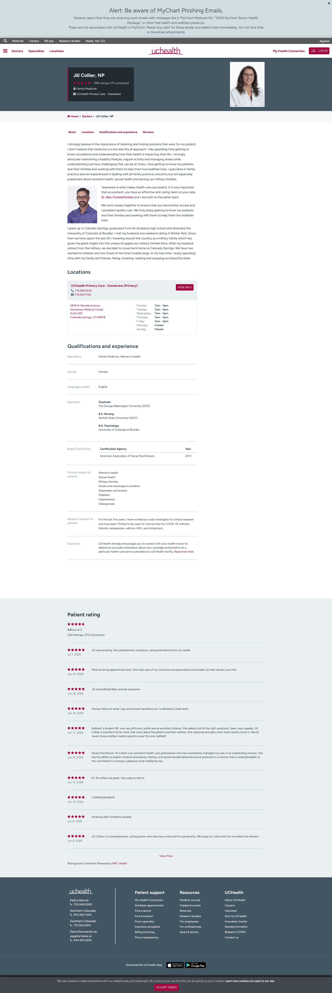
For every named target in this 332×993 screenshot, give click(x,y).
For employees (189, 921)
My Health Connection (289, 51)
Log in (323, 50)
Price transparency (147, 937)
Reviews (148, 132)
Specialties (36, 51)
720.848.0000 (83, 904)
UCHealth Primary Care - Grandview (98, 94)
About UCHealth (235, 900)
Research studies (69, 41)
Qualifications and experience (118, 132)
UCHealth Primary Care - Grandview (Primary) (104, 286)
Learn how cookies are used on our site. (250, 981)
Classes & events (190, 905)
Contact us (231, 937)
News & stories (189, 932)
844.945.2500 (83, 940)
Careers (34, 41)
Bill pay (49, 41)
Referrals (18, 41)
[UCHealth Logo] (80, 891)
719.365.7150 (83, 294)
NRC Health (119, 863)
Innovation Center (236, 921)
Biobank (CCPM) (235, 932)
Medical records (190, 900)
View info (185, 287)
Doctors (17, 51)
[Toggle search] (5, 41)
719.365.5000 (82, 925)
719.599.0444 (83, 290)
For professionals (190, 926)
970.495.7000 (82, 914)
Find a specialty (144, 921)
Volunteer (231, 910)
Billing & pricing (144, 932)
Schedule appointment (149, 905)
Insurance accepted (147, 926)
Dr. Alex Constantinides (117, 197)
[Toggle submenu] (5, 50)
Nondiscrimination (236, 926)
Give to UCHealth (236, 916)
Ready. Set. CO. (96, 41)
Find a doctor (143, 910)
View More (166, 856)
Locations (56, 51)
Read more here (184, 551)
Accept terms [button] (166, 987)
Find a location (144, 916)
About (72, 132)
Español (324, 41)
